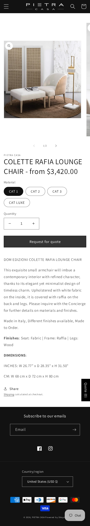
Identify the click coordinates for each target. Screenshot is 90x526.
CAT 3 (57, 191)
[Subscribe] (74, 430)
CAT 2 (35, 191)
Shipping (9, 394)
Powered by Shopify (55, 517)
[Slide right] (56, 145)
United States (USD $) (42, 481)
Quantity (10, 214)
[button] (6, 6)
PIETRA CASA (38, 517)
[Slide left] (34, 145)
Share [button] (14, 388)
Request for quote (45, 241)
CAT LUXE (17, 202)
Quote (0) (86, 389)
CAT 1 (13, 191)
